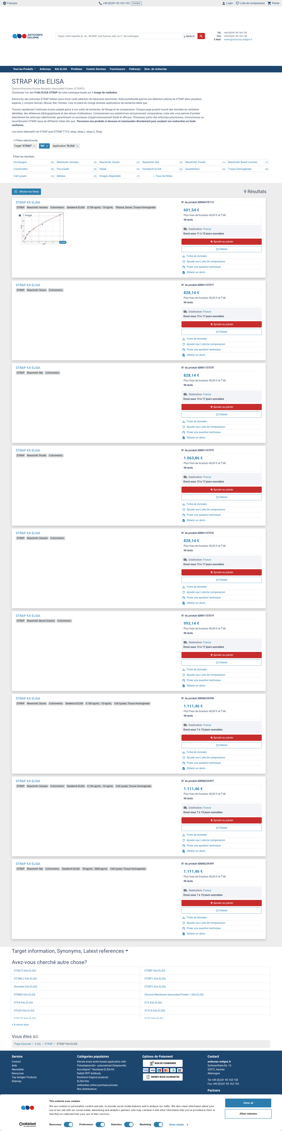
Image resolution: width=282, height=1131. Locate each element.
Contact (136, 3)
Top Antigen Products (24, 1077)
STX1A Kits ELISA (154, 1010)
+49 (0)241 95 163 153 (116, 3)
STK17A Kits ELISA (25, 1018)
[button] (20, 1024)
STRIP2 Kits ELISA (155, 986)
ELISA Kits (83, 1081)
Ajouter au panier (223, 241)
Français (12, 3)
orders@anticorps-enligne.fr (238, 39)
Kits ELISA (61, 69)
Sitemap (16, 1081)
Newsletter (18, 1069)
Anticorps (45, 69)
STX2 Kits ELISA (153, 1018)
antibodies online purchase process (97, 1085)
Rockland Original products (92, 1077)
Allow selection (248, 1113)
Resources (18, 1073)
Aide (14, 1065)
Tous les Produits (23, 69)
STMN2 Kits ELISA (24, 994)
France (207, 229)
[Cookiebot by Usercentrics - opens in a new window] (27, 1124)
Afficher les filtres (29, 191)
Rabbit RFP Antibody (89, 1073)
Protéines (76, 69)
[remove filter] (34, 146)
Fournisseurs (117, 69)
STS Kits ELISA (153, 1002)
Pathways (135, 69)
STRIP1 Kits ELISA (155, 978)
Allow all (248, 1102)
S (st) (38, 1043)
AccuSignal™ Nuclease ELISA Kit (95, 1069)
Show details (176, 1124)
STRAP (49, 1043)
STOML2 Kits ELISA (25, 978)
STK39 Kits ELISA (24, 1010)
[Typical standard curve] (42, 228)
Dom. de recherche (155, 69)
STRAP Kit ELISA (28, 202)
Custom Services (96, 69)
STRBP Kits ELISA (154, 970)
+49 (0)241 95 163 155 (225, 1083)
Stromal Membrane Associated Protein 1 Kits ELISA (174, 994)
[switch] (100, 1124)
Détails (223, 249)
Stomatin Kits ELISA (25, 986)
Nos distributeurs (87, 1089)
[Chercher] (201, 36)
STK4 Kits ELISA (23, 1002)
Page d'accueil (22, 1043)
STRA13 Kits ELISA (25, 970)
